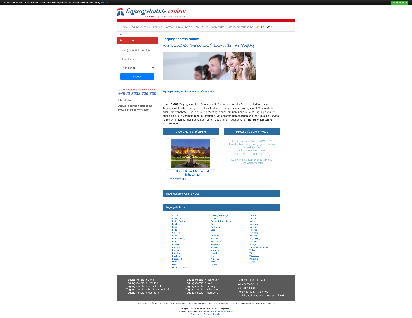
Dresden (176, 253)
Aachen (175, 215)
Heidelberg (216, 241)
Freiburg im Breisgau (220, 215)
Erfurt (174, 262)
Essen (175, 264)
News (188, 26)
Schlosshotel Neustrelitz (252, 150)
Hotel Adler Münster (252, 162)
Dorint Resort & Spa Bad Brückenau (192, 172)
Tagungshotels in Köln (198, 283)
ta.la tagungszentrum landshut (264, 144)
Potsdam (253, 235)
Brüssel (175, 244)
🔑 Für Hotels (264, 26)
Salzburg (253, 241)
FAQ (196, 26)
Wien (251, 253)
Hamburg (215, 235)
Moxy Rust (265, 141)
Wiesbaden (254, 256)
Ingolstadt (215, 244)
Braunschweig (178, 238)
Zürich (252, 262)
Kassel (214, 253)
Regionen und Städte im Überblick (206, 314)
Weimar (252, 250)
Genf (213, 224)
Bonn (174, 235)
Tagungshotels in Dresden (142, 283)
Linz (213, 267)
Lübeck (252, 215)
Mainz (252, 221)
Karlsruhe (215, 250)
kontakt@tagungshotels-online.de (264, 295)
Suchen (137, 76)
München (253, 227)
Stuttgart (253, 244)
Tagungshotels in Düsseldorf (143, 286)
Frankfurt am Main (180, 267)
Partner (169, 26)
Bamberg (176, 224)
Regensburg (254, 238)
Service (157, 26)
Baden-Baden (178, 221)
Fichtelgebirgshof (252, 157)
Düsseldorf (177, 259)
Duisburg (176, 256)
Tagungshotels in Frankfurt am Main (148, 289)
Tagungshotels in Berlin (140, 279)
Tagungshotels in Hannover (202, 279)
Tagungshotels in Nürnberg (201, 292)
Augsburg (176, 218)
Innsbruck (215, 247)
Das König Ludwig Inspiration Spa (252, 159)
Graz (213, 230)
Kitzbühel (215, 259)
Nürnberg (253, 233)
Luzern (252, 218)
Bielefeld (176, 233)
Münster (253, 230)
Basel (174, 227)
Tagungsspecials (140, 26)
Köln (213, 262)
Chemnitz (176, 247)
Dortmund (176, 250)
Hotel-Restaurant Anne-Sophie (244, 141)
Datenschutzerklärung (240, 26)
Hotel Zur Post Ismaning (252, 153)
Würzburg (253, 259)
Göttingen (215, 227)
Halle (213, 233)
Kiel (212, 256)
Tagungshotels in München (201, 289)
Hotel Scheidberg (239, 144)
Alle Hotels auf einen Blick (222, 311)
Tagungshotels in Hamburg (142, 292)
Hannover (215, 238)
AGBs (205, 26)
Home (124, 26)
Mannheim (254, 224)
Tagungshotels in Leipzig (200, 286)
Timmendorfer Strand (258, 247)
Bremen (175, 241)
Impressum (217, 26)
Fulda (213, 218)
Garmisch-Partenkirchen (222, 221)
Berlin (174, 230)
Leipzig (214, 264)
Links (179, 26)
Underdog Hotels (251, 147)
